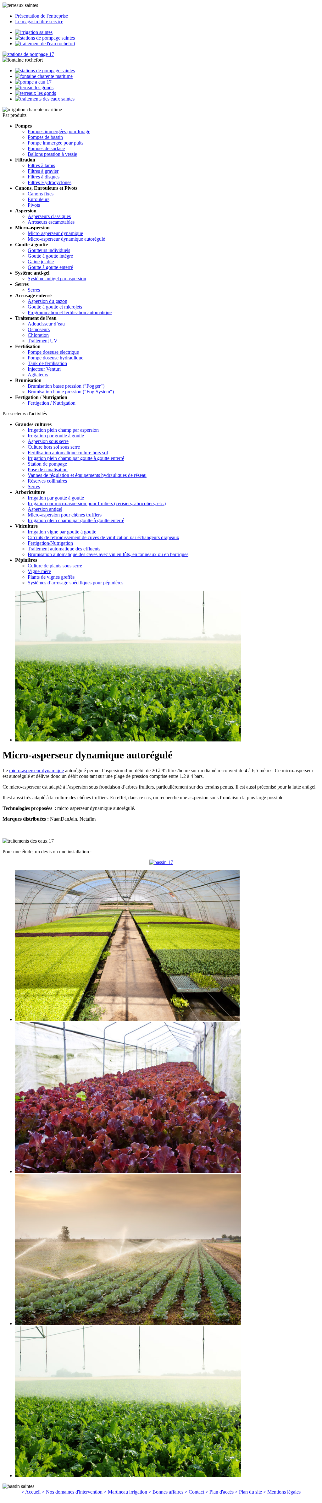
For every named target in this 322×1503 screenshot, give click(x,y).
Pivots (34, 205)
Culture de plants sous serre (55, 565)
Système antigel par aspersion (57, 278)
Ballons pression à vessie (52, 154)
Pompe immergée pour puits (55, 142)
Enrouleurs (38, 199)
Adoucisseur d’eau (46, 323)
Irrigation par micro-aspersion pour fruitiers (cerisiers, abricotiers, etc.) (97, 503)
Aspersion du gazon (47, 301)
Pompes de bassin (45, 137)
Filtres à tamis (41, 165)
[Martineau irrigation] (33, 82)
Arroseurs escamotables (51, 222)
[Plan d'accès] (45, 98)
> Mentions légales (282, 1492)
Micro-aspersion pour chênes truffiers (65, 514)
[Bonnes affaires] (34, 87)
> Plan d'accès (220, 1492)
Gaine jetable (41, 261)
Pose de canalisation (48, 469)
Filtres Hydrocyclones (49, 182)
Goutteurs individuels (49, 250)
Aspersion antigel (45, 509)
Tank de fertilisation (47, 363)
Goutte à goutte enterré (50, 267)
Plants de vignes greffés (51, 577)
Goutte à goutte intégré (50, 256)
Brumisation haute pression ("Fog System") (71, 391)
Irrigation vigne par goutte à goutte (62, 531)
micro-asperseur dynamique (36, 770)
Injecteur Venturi (44, 369)
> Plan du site (249, 1492)
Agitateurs (38, 374)
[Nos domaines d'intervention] (44, 76)
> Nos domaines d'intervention (73, 1492)
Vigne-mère (39, 571)
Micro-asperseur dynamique (55, 233)
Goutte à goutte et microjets (55, 306)
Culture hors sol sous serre (54, 447)
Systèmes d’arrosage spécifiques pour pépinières (75, 582)
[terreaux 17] (161, 862)
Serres (34, 289)
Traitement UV (43, 340)
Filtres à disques (43, 176)
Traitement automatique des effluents (64, 548)
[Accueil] (28, 54)
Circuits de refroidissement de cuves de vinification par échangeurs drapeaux (103, 537)
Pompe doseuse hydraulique (55, 357)
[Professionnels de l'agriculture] (45, 38)
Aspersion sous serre (48, 441)
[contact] (35, 93)
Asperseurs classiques (49, 216)
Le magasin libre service (39, 21)
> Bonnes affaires (166, 1492)
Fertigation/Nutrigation (50, 543)
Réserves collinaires (47, 481)
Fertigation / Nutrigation (51, 403)
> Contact (195, 1492)
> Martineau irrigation (126, 1492)
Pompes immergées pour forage (59, 131)
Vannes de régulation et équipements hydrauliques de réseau (87, 475)
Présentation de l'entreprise (41, 16)
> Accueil (31, 1492)
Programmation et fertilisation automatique (70, 312)
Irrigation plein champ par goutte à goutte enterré (76, 458)
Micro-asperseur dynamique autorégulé (66, 239)
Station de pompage (47, 464)
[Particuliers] (34, 32)
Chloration (38, 335)
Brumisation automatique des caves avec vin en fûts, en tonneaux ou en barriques (108, 554)
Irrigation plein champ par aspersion (63, 430)
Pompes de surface (46, 148)
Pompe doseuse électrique (53, 352)
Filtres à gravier (43, 171)
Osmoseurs (39, 329)
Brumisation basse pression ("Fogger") (66, 386)
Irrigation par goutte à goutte (56, 435)
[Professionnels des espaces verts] (45, 43)
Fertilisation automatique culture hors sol (68, 452)
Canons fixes (40, 193)
